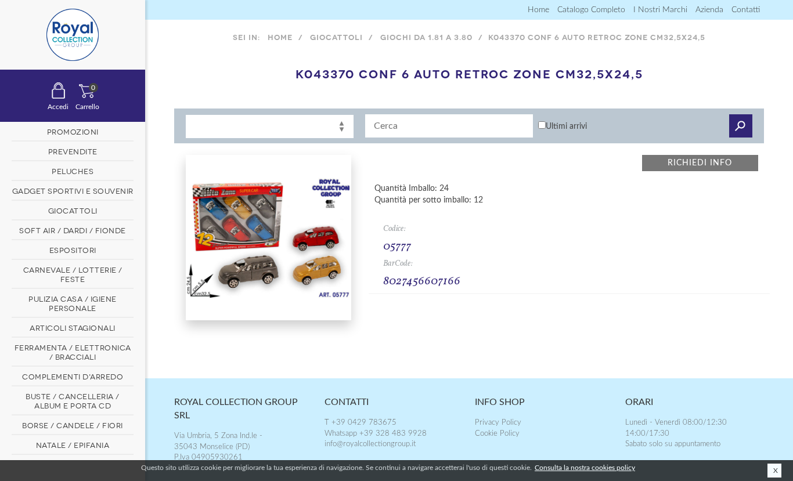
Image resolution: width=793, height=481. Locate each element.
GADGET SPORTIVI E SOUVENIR (73, 190)
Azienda (709, 10)
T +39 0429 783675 (360, 422)
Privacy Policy (498, 422)
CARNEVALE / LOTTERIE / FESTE (72, 274)
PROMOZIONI (73, 131)
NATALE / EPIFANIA (73, 444)
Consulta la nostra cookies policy (585, 467)
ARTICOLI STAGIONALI (73, 327)
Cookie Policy (497, 433)
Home (538, 10)
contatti (745, 10)
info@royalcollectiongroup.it (370, 444)
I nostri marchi (660, 10)
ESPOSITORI (72, 249)
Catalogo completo (591, 10)
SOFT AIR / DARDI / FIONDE (72, 229)
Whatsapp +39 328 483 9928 (376, 433)
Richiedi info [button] (700, 163)
